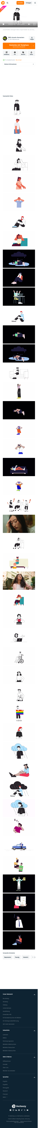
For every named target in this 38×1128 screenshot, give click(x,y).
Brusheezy (6, 998)
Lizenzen (5, 1034)
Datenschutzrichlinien (25, 1120)
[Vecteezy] (3, 3)
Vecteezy (5, 1001)
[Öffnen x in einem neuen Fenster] (24, 1109)
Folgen (32, 39)
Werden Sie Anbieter (9, 1070)
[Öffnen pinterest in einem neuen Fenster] (18, 1109)
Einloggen (28, 3)
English (5, 1080)
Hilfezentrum (7, 1060)
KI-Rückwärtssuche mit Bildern (12, 1017)
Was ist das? (19, 60)
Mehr (4, 1096)
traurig (17, 956)
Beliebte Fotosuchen (9, 1046)
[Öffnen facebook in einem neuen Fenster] (10, 1109)
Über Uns (5, 1067)
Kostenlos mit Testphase (19, 46)
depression (7, 956)
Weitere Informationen (10, 63)
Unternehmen (7, 1007)
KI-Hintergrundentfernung (11, 1020)
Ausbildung (6, 1010)
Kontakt (5, 1063)
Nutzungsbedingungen (12, 1120)
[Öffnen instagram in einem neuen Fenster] (12, 1109)
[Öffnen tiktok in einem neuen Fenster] (21, 1109)
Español (5, 1084)
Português (6, 1087)
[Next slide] (31, 956)
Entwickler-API (7, 1014)
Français (5, 1093)
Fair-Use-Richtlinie (18, 1121)
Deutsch (5, 1090)
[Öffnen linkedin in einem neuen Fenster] (15, 1109)
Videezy (5, 1004)
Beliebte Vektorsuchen (9, 1043)
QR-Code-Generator (8, 1023)
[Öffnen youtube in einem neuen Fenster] (27, 1109)
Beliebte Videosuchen (9, 1050)
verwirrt (25, 956)
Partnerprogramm (8, 1040)
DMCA (4, 1037)
